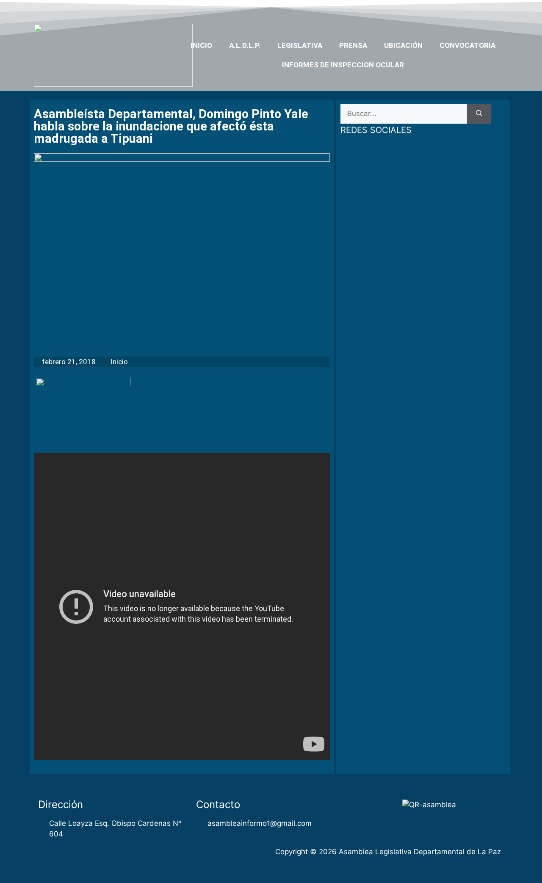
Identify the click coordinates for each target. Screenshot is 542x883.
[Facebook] (434, 9)
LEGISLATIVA (299, 45)
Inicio (201, 45)
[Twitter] (450, 9)
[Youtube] (467, 9)
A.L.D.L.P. (244, 45)
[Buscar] (479, 114)
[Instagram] (483, 9)
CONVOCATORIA (467, 45)
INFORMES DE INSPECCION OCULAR (343, 65)
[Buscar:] (403, 114)
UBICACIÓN (403, 45)
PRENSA (353, 45)
